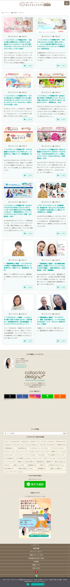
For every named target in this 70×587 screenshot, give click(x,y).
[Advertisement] (35, 414)
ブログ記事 (9, 458)
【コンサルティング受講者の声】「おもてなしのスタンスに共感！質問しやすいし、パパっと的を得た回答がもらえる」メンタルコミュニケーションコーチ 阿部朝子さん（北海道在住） (51, 44)
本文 (7, 465)
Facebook (15, 441)
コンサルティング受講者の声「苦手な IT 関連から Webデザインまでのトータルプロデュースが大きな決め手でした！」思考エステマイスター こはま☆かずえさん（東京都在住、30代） (51, 154)
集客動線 (42, 468)
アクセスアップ (57, 448)
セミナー (39, 451)
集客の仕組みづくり (26, 468)
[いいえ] (68, 582)
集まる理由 (9, 468)
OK (28, 584)
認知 (42, 465)
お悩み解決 (22, 448)
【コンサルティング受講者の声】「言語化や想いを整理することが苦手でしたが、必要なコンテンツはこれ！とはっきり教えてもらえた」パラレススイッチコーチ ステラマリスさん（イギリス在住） (18, 44)
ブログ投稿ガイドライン (56, 455)
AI (6, 441)
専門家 (49, 462)
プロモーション (49, 458)
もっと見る (29, 66)
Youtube (8, 445)
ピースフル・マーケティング (25, 455)
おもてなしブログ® (47, 445)
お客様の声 (15, 12)
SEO (51, 441)
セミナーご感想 (51, 451)
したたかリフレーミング (39, 448)
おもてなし (18, 445)
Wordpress (60, 441)
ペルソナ (61, 458)
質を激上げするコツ (56, 465)
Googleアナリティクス (38, 441)
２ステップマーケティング (13, 472)
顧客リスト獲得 (56, 468)
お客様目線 (9, 448)
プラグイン (36, 458)
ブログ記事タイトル (23, 458)
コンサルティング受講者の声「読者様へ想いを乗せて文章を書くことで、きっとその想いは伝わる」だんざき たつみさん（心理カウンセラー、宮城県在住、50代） (51, 99)
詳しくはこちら (21, 366)
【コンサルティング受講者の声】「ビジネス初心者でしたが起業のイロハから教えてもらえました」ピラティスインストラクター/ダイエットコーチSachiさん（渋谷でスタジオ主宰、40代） (18, 100)
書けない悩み (60, 462)
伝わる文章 (30, 462)
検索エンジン (19, 465)
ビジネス (8, 455)
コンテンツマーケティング (24, 451)
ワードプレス (10, 462)
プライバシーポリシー (38, 584)
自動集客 (32, 465)
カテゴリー (9, 451)
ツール (62, 451)
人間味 (20, 462)
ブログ (41, 455)
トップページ (6, 12)
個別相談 (40, 462)
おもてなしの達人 (31, 445)
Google (24, 441)
